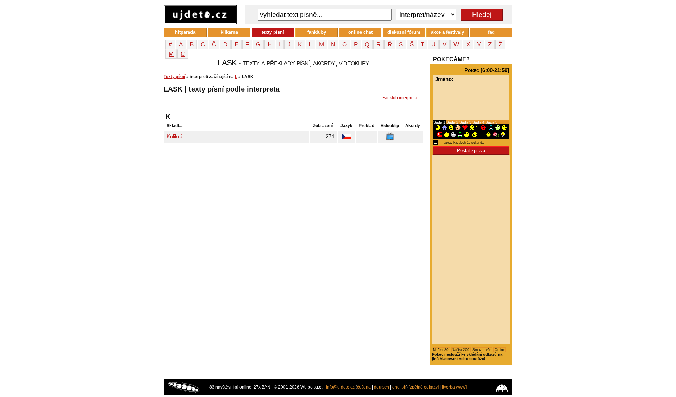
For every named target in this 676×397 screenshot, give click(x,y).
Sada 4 (479, 122)
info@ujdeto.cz (340, 387)
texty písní (273, 32)
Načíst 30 (441, 350)
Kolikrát (175, 136)
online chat (360, 32)
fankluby (316, 32)
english (399, 387)
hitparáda (185, 32)
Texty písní (174, 76)
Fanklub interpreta (399, 97)
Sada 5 (491, 122)
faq (491, 32)
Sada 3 (465, 122)
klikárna (229, 32)
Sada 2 (452, 122)
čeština (364, 387)
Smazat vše (482, 350)
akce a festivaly (447, 32)
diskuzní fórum (403, 32)
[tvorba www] (454, 387)
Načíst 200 (461, 350)
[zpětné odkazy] (424, 387)
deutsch (381, 387)
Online (499, 350)
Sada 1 (439, 122)
